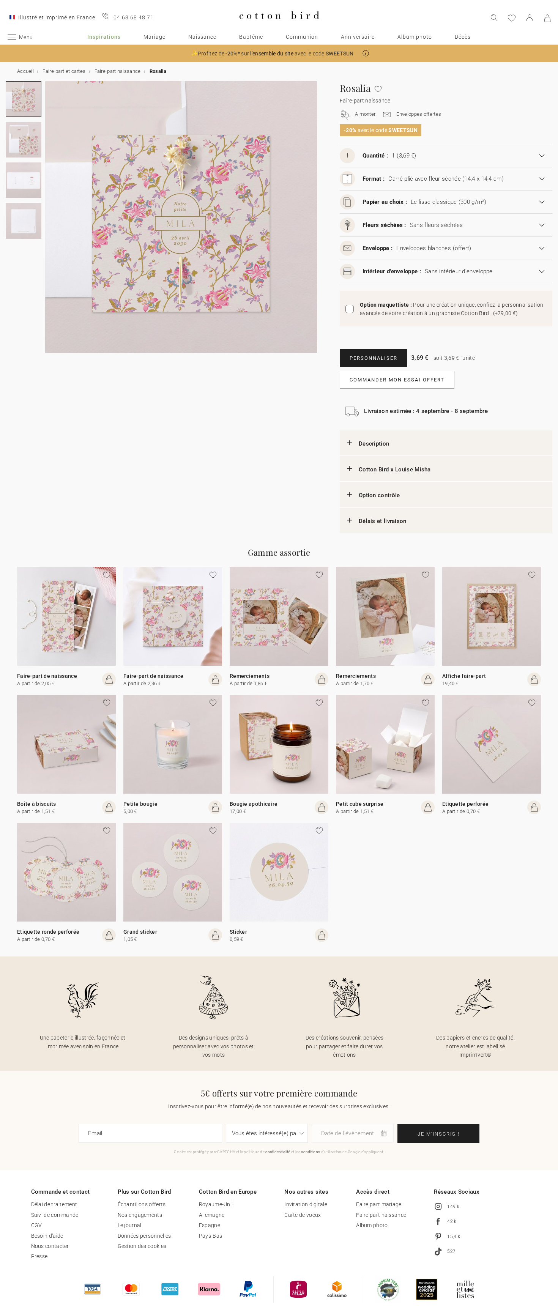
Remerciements (250, 676)
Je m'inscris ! (439, 1134)
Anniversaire (358, 37)
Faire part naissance (381, 1215)
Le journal (130, 1225)
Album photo (414, 37)
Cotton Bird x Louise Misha (395, 469)
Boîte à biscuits (36, 804)
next (49, 221)
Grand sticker (140, 932)
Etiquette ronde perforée (48, 932)
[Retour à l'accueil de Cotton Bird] (279, 25)
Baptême (251, 37)
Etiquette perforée (465, 804)
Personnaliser (373, 358)
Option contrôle (379, 495)
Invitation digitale (305, 1204)
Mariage (154, 37)
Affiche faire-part (464, 676)
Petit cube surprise (360, 804)
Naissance (202, 37)
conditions (310, 1152)
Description (374, 443)
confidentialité (277, 1152)
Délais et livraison (383, 521)
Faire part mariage (378, 1204)
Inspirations (104, 37)
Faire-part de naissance (47, 676)
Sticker (238, 932)
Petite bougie (140, 804)
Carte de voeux (302, 1215)
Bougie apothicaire (253, 804)
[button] (365, 53)
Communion (302, 37)
